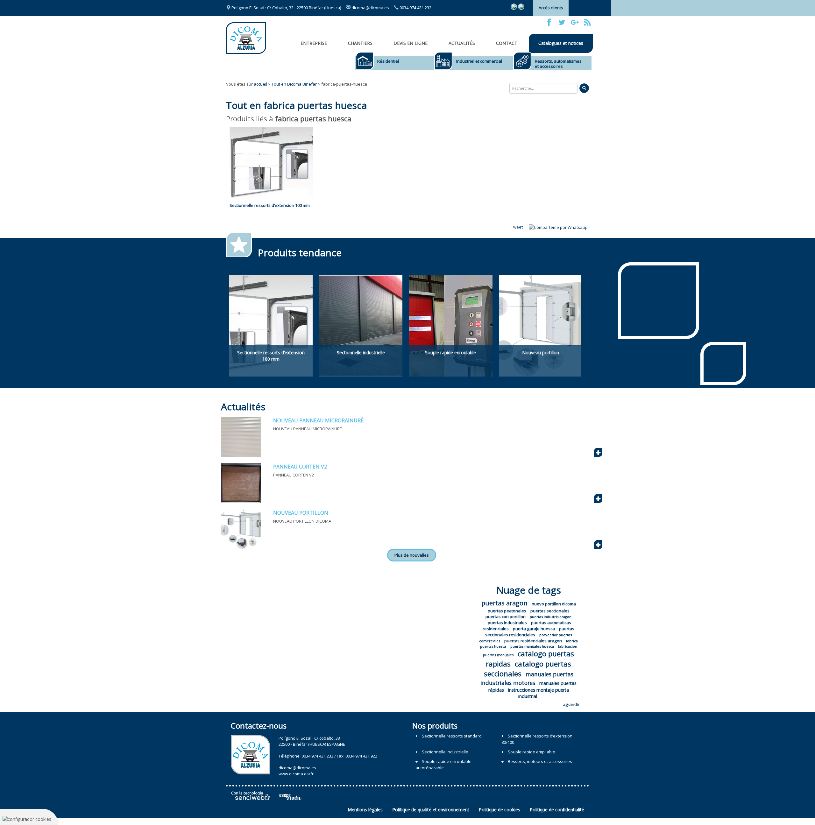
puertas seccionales (550, 611)
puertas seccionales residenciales (529, 632)
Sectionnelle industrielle (445, 752)
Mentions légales (365, 810)
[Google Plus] (574, 22)
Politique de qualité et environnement (430, 810)
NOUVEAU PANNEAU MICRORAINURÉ (318, 420)
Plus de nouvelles (411, 555)
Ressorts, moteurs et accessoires (540, 761)
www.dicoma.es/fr (296, 774)
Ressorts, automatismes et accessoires (558, 63)
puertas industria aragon (550, 616)
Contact (506, 43)
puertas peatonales (507, 611)
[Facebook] (549, 22)
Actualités (462, 43)
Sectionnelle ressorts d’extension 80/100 (536, 739)
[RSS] (587, 22)
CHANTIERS (360, 43)
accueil (260, 84)
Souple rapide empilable (531, 752)
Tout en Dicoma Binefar (294, 84)
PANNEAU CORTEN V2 (300, 466)
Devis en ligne (410, 43)
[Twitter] (562, 22)
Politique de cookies (499, 810)
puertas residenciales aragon (533, 641)
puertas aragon (504, 603)
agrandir (571, 704)
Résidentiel (388, 61)
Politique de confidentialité (557, 810)
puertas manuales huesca (532, 646)
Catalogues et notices (560, 43)
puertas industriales (507, 622)
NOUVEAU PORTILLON (300, 512)
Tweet (517, 227)
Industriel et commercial (479, 61)
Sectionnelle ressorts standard (452, 736)
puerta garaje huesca (534, 628)
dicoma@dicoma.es (370, 8)
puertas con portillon (505, 616)
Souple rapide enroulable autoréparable (443, 764)
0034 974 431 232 (415, 8)
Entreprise (314, 43)
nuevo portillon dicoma (554, 604)
